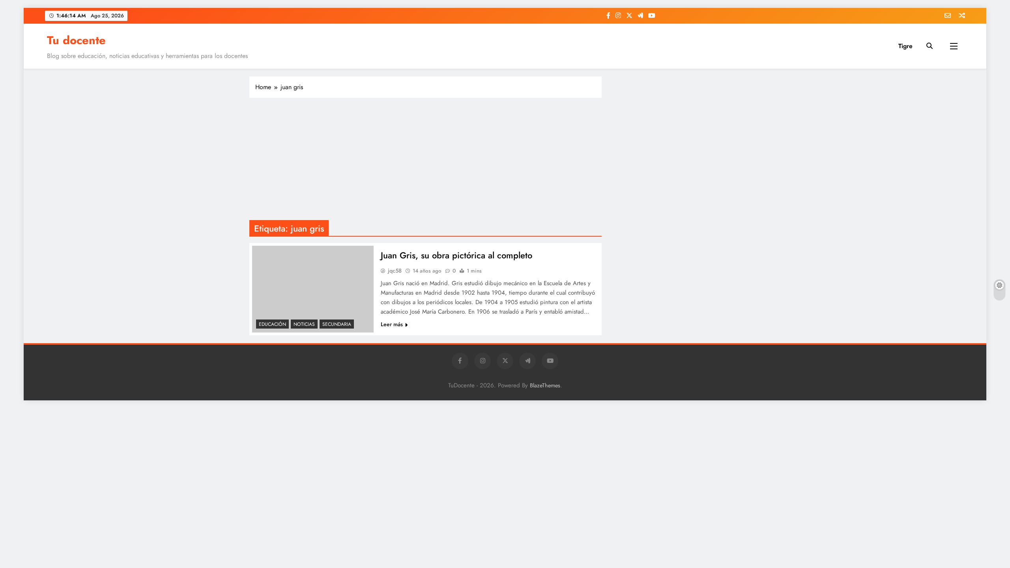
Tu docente (76, 40)
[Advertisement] (425, 161)
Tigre (905, 45)
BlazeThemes (545, 385)
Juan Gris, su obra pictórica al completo (456, 255)
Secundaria (336, 324)
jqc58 (395, 271)
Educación (272, 324)
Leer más (392, 324)
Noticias (304, 324)
